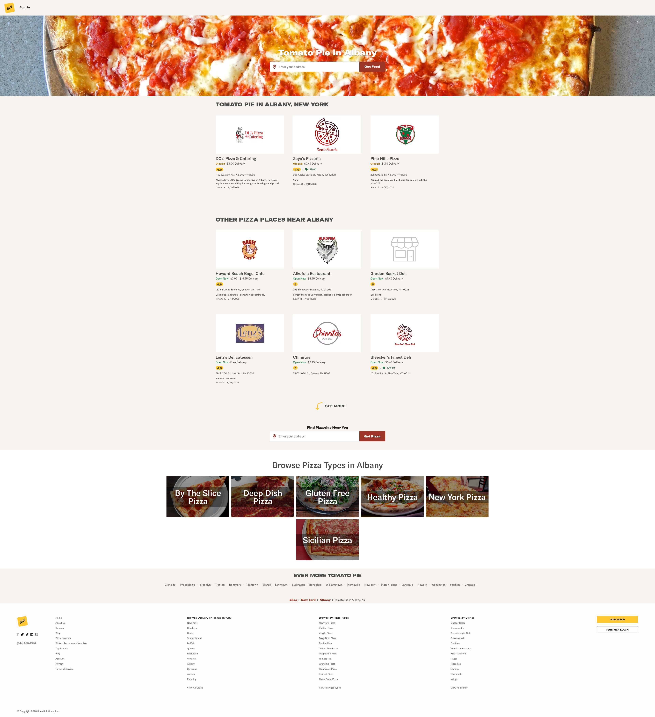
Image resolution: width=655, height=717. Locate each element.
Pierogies (456, 663)
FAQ (57, 653)
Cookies (455, 643)
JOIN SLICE (617, 619)
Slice (293, 600)
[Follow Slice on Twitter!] (22, 634)
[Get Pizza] (372, 436)
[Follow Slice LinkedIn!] (31, 634)
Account (59, 658)
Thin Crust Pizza (328, 668)
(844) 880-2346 (26, 643)
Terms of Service (64, 668)
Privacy (59, 663)
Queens (191, 648)
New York (308, 600)
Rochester (192, 653)
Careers (59, 628)
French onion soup (461, 648)
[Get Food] (372, 67)
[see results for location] (274, 67)
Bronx (190, 633)
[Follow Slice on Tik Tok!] (27, 634)
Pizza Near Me (63, 638)
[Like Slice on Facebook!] (18, 634)
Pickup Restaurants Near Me (70, 643)
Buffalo (191, 643)
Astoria (191, 674)
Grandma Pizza (327, 663)
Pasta (454, 658)
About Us (60, 622)
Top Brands (61, 648)
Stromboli (456, 674)
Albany (325, 600)
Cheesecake (457, 628)
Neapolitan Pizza (328, 653)
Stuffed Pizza (326, 674)
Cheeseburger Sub (460, 633)
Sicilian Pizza (326, 628)
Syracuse (192, 668)
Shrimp (455, 668)
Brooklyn (192, 628)
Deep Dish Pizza (327, 638)
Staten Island (194, 638)
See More (335, 406)
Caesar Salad (458, 622)
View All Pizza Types (330, 687)
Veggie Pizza (325, 633)
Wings (454, 679)
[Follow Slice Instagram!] (36, 634)
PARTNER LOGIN (617, 629)
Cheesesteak (458, 638)
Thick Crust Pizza (328, 679)
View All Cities (195, 687)
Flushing (191, 679)
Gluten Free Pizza (328, 648)
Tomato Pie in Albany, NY (349, 600)
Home (58, 617)
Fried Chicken (458, 653)
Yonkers (191, 658)
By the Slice (325, 643)
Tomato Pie (325, 658)
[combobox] (319, 67)
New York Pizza (327, 622)
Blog (57, 633)
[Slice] (9, 8)
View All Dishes (459, 687)
